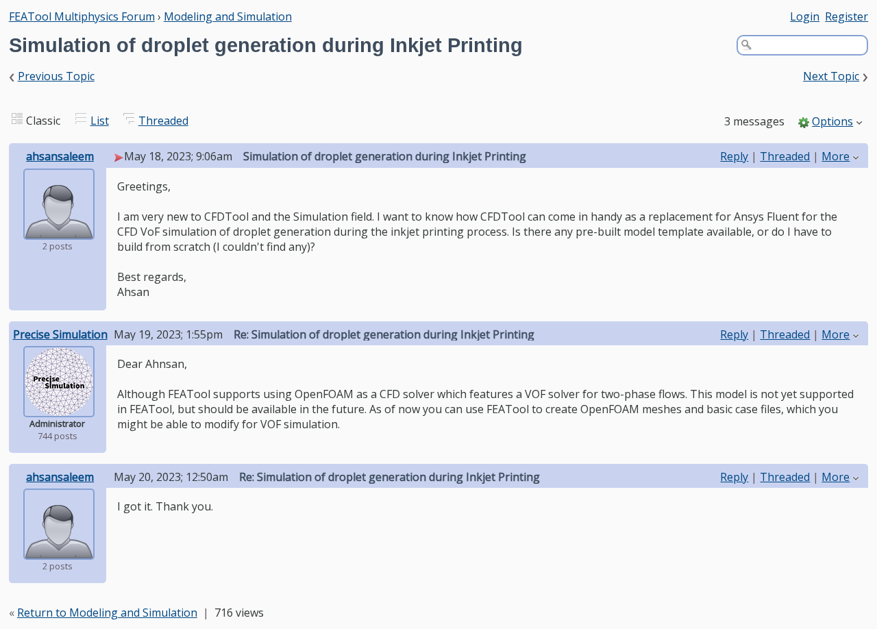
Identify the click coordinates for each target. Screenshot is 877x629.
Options (832, 121)
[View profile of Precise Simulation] (59, 407)
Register (846, 16)
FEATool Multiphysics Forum (82, 16)
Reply (734, 156)
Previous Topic (56, 76)
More (836, 156)
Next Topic (831, 76)
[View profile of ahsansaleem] (59, 230)
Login (804, 16)
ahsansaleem (60, 156)
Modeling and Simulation (228, 16)
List (99, 120)
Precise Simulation (60, 334)
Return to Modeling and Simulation (107, 612)
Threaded (163, 120)
